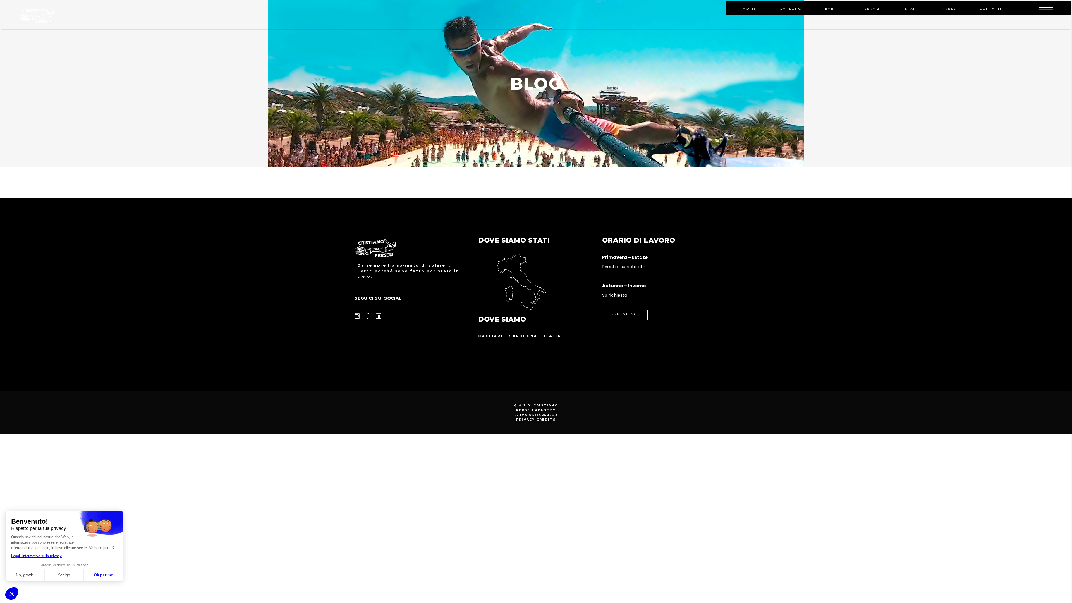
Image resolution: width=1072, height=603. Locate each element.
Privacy (525, 420)
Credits (546, 420)
